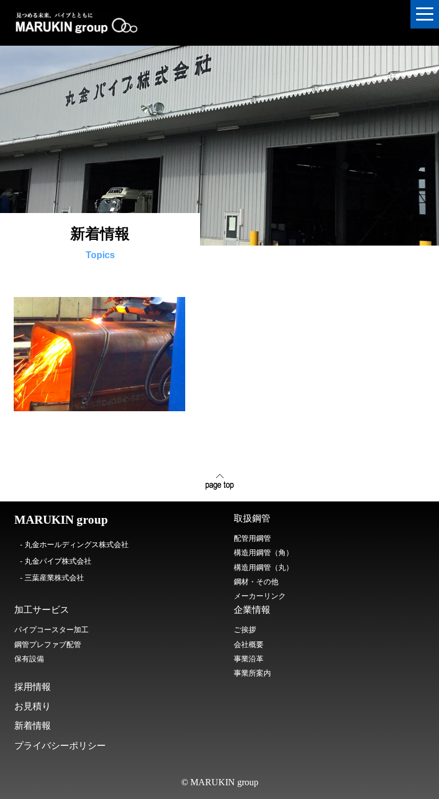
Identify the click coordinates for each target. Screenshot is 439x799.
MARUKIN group (61, 520)
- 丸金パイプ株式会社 (55, 561)
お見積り (32, 706)
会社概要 (249, 644)
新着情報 (32, 725)
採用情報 (32, 687)
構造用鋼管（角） (263, 552)
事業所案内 (252, 673)
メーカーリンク (260, 596)
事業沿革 (249, 659)
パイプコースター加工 (51, 629)
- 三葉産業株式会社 (52, 577)
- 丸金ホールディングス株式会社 (74, 544)
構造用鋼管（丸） (263, 567)
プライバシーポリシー (60, 745)
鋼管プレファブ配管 (47, 644)
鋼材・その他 (256, 581)
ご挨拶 (245, 629)
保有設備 (29, 659)
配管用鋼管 (252, 538)
